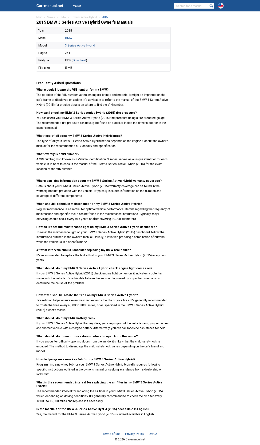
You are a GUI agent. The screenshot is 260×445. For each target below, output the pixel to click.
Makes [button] (77, 5)
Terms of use (111, 434)
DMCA (153, 434)
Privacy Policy (134, 434)
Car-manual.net (49, 5)
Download (79, 60)
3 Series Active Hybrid (80, 45)
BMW (68, 38)
